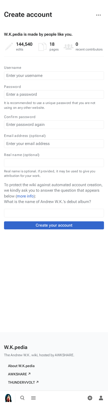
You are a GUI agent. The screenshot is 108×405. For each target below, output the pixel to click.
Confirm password (20, 117)
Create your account (54, 225)
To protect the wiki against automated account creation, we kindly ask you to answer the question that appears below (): (53, 190)
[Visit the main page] (8, 398)
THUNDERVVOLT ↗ (23, 382)
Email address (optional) (25, 136)
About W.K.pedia (21, 366)
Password (12, 87)
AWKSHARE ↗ (19, 374)
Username (12, 68)
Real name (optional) (22, 155)
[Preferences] (90, 398)
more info (25, 196)
